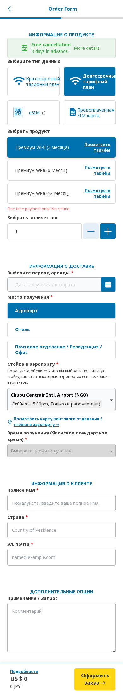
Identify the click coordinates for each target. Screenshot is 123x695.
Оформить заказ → (95, 679)
